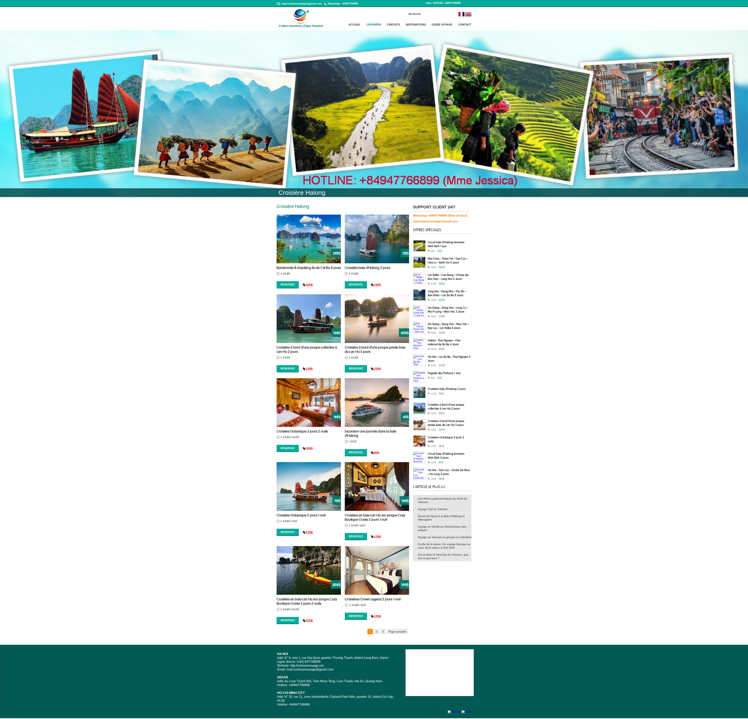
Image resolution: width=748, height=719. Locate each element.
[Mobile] (467, 711)
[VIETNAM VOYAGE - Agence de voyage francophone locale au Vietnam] (301, 22)
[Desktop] (454, 711)
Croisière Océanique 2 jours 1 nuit (301, 515)
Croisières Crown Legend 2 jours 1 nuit (372, 599)
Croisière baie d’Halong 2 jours (367, 267)
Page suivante (397, 631)
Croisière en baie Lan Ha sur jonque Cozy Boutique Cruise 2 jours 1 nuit (375, 517)
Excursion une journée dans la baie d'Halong (370, 433)
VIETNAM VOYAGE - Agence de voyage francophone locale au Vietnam (298, 28)
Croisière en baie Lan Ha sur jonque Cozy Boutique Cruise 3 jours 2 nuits (307, 601)
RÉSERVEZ (287, 284)
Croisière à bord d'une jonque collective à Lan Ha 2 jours (307, 349)
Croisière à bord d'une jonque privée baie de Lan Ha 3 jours (375, 349)
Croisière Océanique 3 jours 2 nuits (302, 431)
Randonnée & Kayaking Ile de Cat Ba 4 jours (309, 267)
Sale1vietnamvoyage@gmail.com (302, 3)
